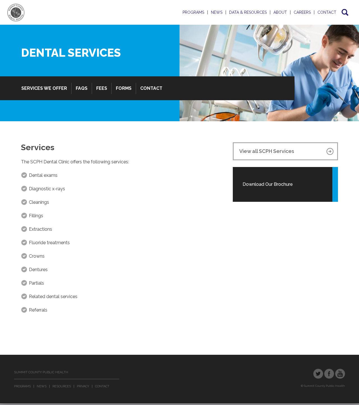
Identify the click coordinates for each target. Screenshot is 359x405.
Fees (101, 88)
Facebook (329, 374)
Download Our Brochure (268, 184)
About (280, 12)
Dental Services (71, 52)
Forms (124, 88)
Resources (61, 386)
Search (344, 12)
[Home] (15, 12)
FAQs (82, 88)
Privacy (83, 386)
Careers (302, 12)
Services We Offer (44, 88)
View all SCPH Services (266, 151)
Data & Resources (248, 12)
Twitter (318, 374)
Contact (326, 12)
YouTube (340, 374)
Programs (193, 12)
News (216, 12)
